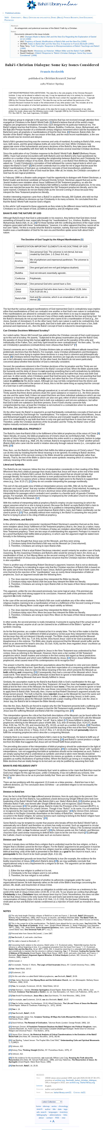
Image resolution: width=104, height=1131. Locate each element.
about (41, 1118)
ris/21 (83, 1092)
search (39, 1109)
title (54, 1109)
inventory (64, 1112)
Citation (77, 1092)
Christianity (15, 17)
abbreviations (55, 1115)
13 (21, 512)
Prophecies (9, 20)
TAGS (6, 17)
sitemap (46, 1106)
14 (69, 658)
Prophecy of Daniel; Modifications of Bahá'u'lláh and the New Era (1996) (56, 41)
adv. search (41, 1112)
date (60, 1109)
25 (45, 818)
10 (11, 446)
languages (53, 1112)
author (48, 1109)
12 (37, 498)
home (38, 1106)
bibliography (42, 1115)
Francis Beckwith (71, 17)
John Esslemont (85, 17)
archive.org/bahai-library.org (82, 1082)
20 (63, 749)
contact (49, 1118)
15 (35, 672)
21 (9, 778)
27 (86, 832)
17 (65, 720)
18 (88, 725)
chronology (63, 1106)
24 (71, 811)
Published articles (12, 13)
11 (31, 481)
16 (72, 711)
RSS (57, 1118)
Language (39, 1085)
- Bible (25, 17)
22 (80, 801)
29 (56, 861)
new (63, 1118)
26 (50, 830)
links (65, 1115)
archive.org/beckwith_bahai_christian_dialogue (75, 1080)
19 (62, 739)
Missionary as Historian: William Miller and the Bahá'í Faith (59, 51)
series (54, 1106)
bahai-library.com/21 (62, 1092)
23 (24, 806)
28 (32, 861)
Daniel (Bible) (57, 17)
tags (65, 1109)
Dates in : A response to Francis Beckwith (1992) (61, 44)
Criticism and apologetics (39, 17)
